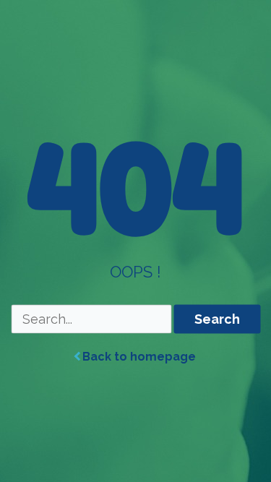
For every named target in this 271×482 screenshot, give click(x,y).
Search (217, 319)
